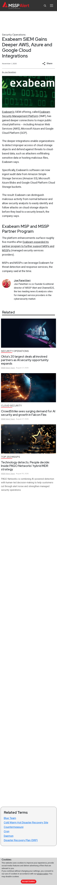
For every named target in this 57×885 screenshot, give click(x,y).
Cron (6, 831)
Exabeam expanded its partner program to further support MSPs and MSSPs (28, 246)
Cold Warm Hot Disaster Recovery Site (26, 822)
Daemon (8, 835)
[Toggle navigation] (51, 5)
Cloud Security (11, 405)
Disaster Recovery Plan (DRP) (21, 840)
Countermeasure (14, 827)
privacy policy (42, 874)
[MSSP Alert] (16, 5)
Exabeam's (8, 111)
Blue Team (10, 818)
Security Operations (14, 34)
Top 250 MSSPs (10, 456)
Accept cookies (28, 881)
